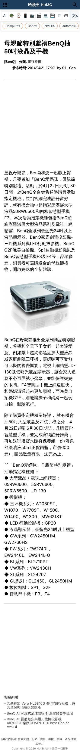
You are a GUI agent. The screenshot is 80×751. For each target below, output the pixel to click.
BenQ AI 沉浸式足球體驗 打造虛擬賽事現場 (40, 713)
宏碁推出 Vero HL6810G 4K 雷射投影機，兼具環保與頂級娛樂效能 (41, 705)
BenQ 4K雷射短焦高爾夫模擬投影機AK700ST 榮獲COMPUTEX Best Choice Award (38, 723)
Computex (13, 26)
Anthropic (69, 26)
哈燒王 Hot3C (40, 5)
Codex (32, 26)
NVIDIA (50, 26)
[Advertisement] (40, 122)
